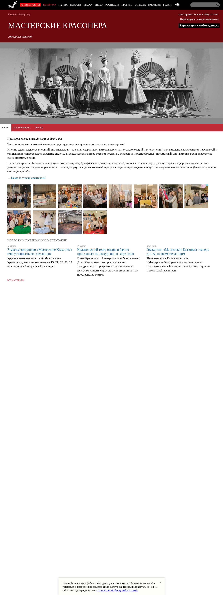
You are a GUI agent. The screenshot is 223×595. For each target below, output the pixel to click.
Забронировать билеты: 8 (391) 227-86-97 (198, 14)
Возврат (168, 5)
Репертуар (49, 5)
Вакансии (154, 5)
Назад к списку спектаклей (28, 177)
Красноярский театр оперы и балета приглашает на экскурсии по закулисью (105, 252)
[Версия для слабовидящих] (177, 5)
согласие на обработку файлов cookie (117, 590)
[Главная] (12, 4)
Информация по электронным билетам (199, 19)
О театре (140, 5)
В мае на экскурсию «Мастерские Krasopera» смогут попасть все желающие (39, 252)
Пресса (87, 5)
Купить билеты (30, 5)
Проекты (126, 5)
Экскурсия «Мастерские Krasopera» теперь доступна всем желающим (178, 252)
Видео (99, 5)
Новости (75, 5)
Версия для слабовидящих (199, 25)
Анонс (5, 128)
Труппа (63, 5)
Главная (12, 14)
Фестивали (112, 5)
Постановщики (22, 128)
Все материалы (15, 280)
